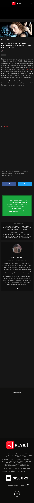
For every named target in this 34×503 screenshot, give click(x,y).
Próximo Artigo (17, 232)
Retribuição (21, 173)
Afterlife (6, 171)
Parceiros (10, 456)
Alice (11, 171)
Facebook (30, 69)
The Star (17, 63)
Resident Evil (12, 173)
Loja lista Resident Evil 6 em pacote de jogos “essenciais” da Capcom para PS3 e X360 (17, 227)
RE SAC (6, 127)
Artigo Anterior (17, 224)
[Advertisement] (17, 106)
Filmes (17, 171)
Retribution (6, 175)
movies (5, 173)
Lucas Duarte (8, 51)
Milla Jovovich (24, 171)
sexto (13, 175)
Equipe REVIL (23, 454)
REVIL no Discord (23, 456)
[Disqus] (17, 316)
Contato (11, 454)
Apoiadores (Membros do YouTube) (18, 455)
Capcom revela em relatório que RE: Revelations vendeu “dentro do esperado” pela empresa (17, 236)
